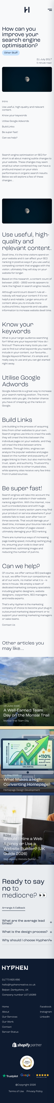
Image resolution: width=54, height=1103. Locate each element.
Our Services (9, 1017)
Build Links (8, 127)
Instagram (46, 1012)
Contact (7, 1027)
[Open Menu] (50, 10)
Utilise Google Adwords (15, 121)
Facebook (46, 1007)
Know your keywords (14, 115)
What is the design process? (24, 932)
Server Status (10, 1032)
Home (5, 1007)
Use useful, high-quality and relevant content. (23, 108)
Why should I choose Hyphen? (26, 940)
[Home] (27, 10)
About (5, 1012)
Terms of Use (16, 1091)
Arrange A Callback (13, 908)
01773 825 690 (11, 980)
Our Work (8, 1022)
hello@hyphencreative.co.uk (19, 985)
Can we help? (9, 138)
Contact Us (8, 625)
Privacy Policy (35, 1091)
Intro (5, 101)
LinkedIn (45, 1017)
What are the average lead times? (23, 922)
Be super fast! (10, 132)
